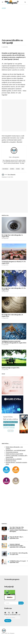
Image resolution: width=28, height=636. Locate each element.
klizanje (17, 168)
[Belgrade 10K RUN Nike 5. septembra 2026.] (4, 537)
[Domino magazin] (9, 597)
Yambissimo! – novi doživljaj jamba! (15, 450)
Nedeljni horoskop (11, 460)
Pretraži (21, 603)
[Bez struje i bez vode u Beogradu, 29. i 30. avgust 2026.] (14, 278)
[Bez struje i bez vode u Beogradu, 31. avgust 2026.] (14, 225)
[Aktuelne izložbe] (15, 480)
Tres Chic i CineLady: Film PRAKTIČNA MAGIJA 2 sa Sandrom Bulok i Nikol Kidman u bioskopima (18, 529)
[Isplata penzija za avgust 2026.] (14, 358)
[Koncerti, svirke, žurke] (6, 480)
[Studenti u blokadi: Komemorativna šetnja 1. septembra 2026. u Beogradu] (4, 545)
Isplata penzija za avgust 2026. (14, 454)
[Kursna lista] (12, 385)
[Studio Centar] (9, 592)
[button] (2, 2)
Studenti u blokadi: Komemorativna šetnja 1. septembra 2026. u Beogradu (17, 545)
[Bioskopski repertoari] (6, 469)
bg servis (12, 168)
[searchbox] (11, 603)
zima (23, 168)
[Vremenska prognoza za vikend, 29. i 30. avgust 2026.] (14, 252)
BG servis (4, 8)
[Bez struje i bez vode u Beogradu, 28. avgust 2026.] (14, 305)
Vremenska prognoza (12, 452)
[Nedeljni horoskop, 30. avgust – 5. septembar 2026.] (4, 561)
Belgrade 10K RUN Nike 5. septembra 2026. (16, 537)
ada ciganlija (5, 168)
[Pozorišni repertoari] (15, 469)
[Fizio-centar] (15, 424)
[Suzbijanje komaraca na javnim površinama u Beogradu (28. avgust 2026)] (14, 331)
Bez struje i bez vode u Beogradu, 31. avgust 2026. (19, 553)
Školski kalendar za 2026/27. (14, 459)
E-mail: (18, 614)
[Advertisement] (14, 24)
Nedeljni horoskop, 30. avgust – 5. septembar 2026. (19, 561)
